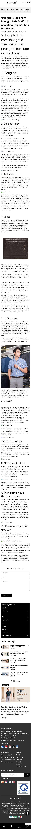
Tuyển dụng (19, 757)
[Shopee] (2, 782)
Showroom (5, 629)
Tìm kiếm (18, 755)
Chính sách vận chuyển (8, 759)
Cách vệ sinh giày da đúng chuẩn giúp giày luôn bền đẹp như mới (18, 659)
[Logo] (15, 798)
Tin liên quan (15, 681)
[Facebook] (2, 746)
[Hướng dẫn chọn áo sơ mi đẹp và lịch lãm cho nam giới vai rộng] (5, 674)
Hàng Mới (4, 608)
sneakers (21, 112)
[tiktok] (13, 746)
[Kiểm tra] (25, 2)
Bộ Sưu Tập (5, 611)
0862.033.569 (11, 738)
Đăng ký (18, 762)
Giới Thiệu (4, 632)
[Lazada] (6, 782)
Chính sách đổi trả (6, 755)
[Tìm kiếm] (23, 2)
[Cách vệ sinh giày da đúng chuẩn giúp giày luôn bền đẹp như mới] (5, 660)
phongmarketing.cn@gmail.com (14, 740)
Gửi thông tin (6, 595)
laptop (5, 132)
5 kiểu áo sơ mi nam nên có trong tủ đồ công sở (19, 666)
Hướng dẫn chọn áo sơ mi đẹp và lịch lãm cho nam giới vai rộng (19, 673)
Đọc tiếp (4, 717)
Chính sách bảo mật (7, 762)
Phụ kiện (4, 623)
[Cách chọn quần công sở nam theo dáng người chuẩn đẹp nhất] (5, 654)
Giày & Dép (5, 620)
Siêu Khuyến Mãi (6, 635)
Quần (3, 617)
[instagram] (10, 746)
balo (14, 127)
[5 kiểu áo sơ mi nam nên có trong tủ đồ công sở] (5, 667)
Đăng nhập (19, 759)
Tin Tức (4, 626)
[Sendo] (13, 782)
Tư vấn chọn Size (21, 766)
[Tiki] (10, 782)
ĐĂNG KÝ (27, 775)
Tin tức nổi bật (8, 641)
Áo (2, 614)
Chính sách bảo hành (7, 757)
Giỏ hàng (18, 764)
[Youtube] (6, 746)
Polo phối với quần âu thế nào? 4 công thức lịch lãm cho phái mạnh (19, 646)
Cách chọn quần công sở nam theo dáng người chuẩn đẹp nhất (19, 653)
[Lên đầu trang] (27, 818)
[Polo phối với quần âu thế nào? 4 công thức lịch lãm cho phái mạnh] (5, 647)
